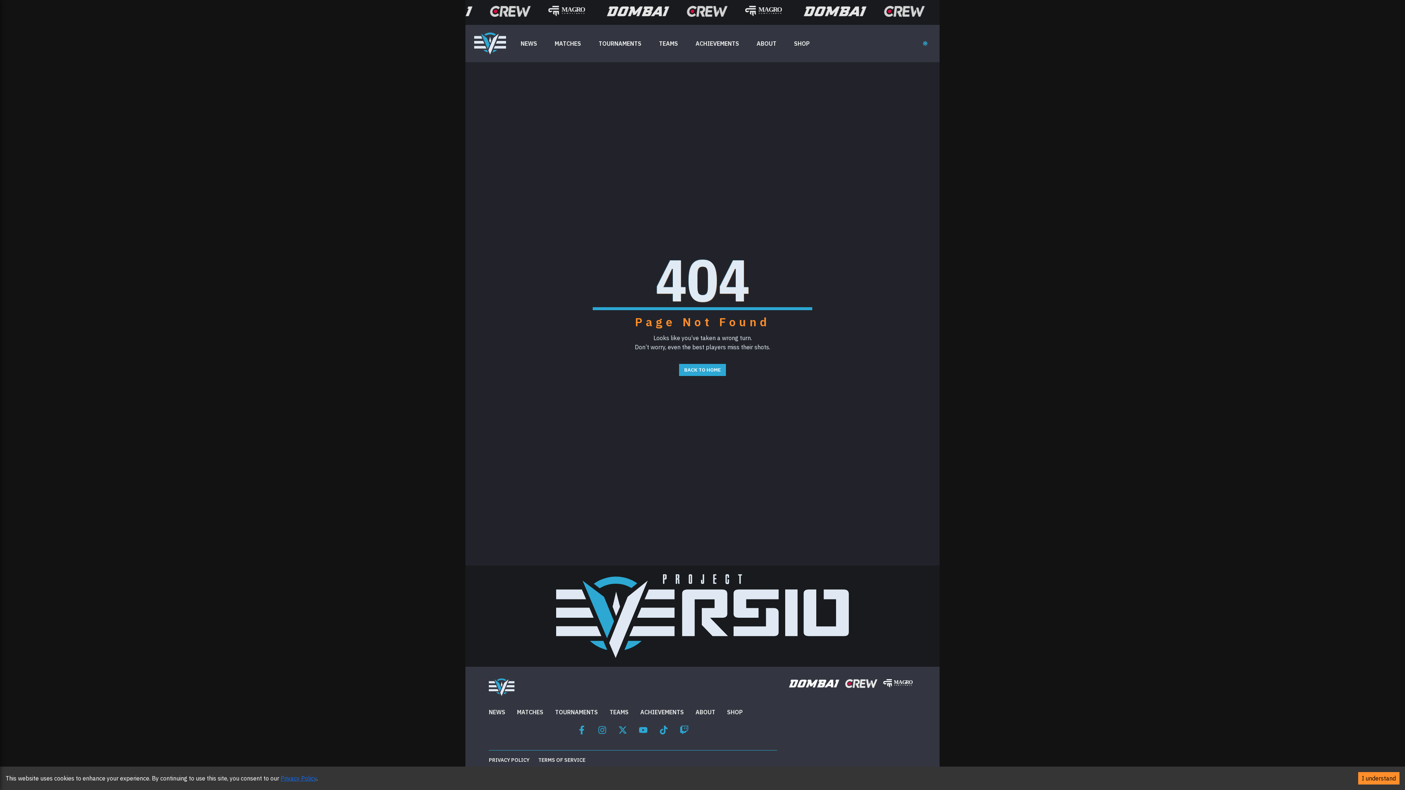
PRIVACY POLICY (509, 760)
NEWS (529, 43)
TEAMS (668, 43)
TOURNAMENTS (620, 43)
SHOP (802, 43)
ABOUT (766, 43)
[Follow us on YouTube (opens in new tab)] (643, 729)
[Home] (490, 43)
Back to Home (702, 369)
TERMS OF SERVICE (561, 760)
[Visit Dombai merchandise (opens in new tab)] (814, 683)
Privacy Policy (298, 778)
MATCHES (568, 43)
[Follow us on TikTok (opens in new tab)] (663, 729)
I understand (1379, 778)
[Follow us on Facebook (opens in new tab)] (581, 729)
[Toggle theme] (925, 43)
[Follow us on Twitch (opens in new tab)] (684, 729)
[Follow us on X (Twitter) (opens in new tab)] (622, 729)
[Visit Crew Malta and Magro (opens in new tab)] (861, 683)
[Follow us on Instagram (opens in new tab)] (602, 729)
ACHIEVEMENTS (717, 43)
